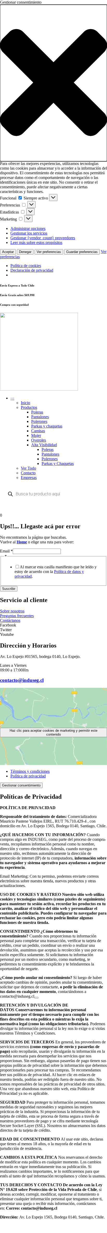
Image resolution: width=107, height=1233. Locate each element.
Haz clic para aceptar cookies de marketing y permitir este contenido (53, 732)
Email (6, 551)
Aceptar (8, 252)
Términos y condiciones (30, 771)
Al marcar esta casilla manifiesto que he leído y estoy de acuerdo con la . (56, 571)
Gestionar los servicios (28, 233)
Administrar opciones (27, 228)
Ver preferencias (49, 252)
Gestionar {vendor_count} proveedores (42, 238)
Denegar (25, 252)
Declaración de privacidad (31, 270)
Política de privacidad (28, 776)
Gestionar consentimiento (21, 785)
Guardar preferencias (82, 252)
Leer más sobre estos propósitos (36, 242)
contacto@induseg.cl (22, 680)
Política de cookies (25, 265)
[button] (53, 83)
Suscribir (8, 589)
